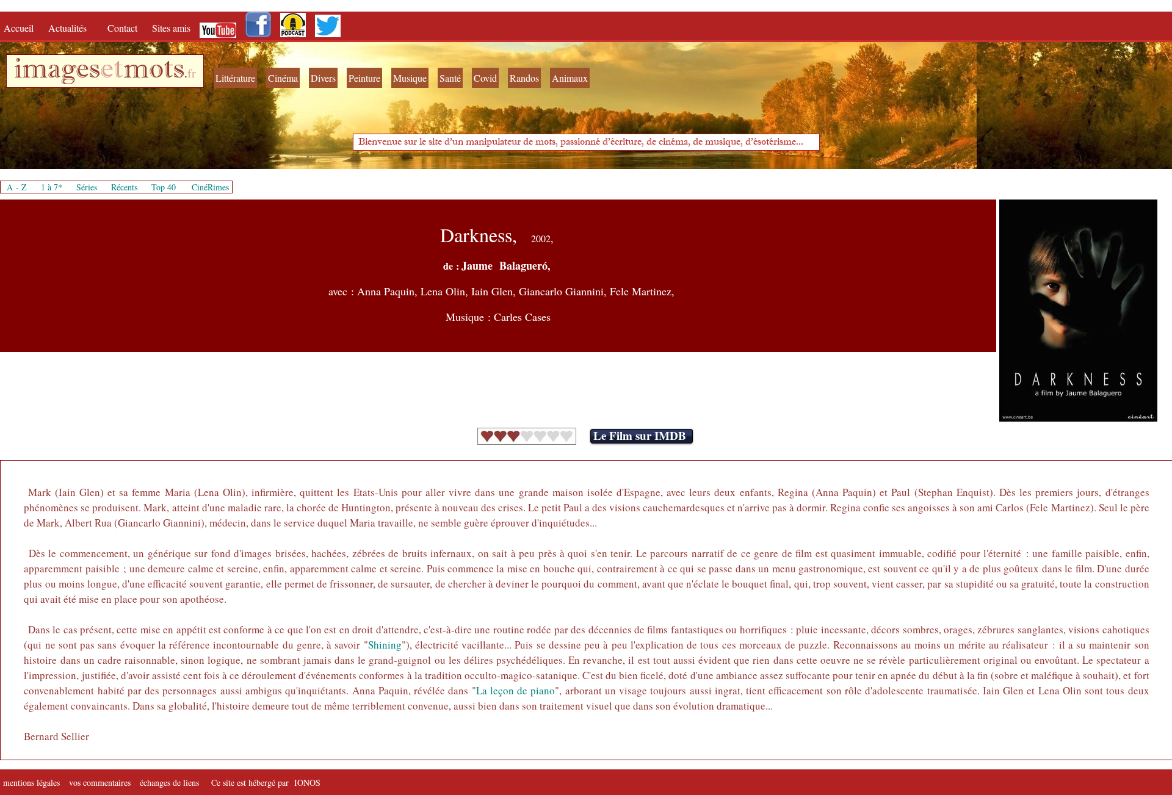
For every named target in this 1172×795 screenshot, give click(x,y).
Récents (124, 187)
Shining (385, 645)
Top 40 (163, 187)
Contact (123, 27)
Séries (86, 187)
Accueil (21, 27)
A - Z (17, 187)
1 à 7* (51, 187)
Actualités (71, 27)
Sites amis (171, 27)
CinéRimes (210, 187)
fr (191, 73)
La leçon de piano (515, 690)
